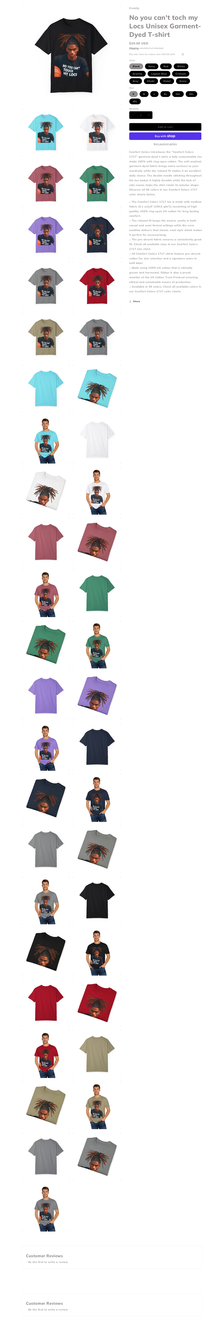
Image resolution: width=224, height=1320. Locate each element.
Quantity (134, 108)
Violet (167, 81)
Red (165, 66)
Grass (183, 81)
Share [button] (136, 301)
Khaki (151, 81)
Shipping (134, 48)
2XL (178, 93)
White (181, 66)
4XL (135, 101)
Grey (136, 81)
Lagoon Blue (159, 73)
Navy (151, 66)
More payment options (165, 144)
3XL (191, 93)
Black (136, 66)
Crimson (180, 73)
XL (165, 93)
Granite (137, 73)
